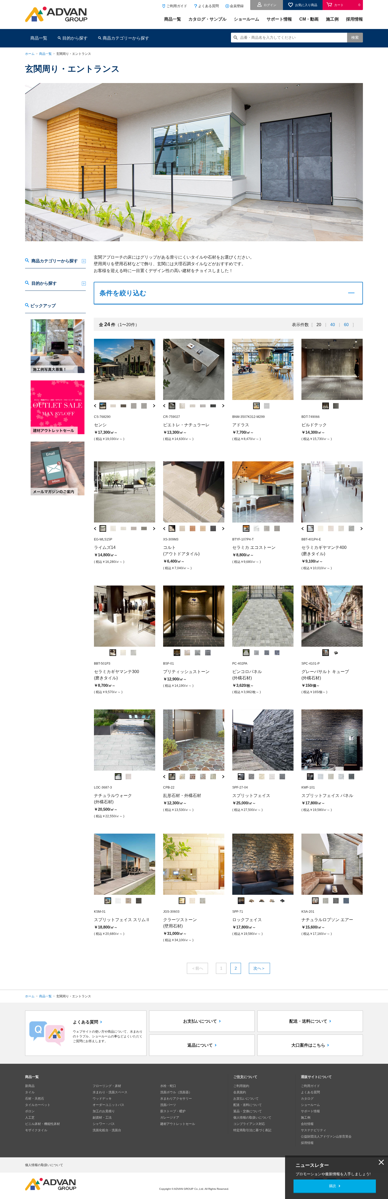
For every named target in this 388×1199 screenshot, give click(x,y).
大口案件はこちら (308, 1045)
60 (346, 324)
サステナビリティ (313, 1130)
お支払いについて (200, 1021)
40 (332, 324)
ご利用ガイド (177, 6)
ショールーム (246, 19)
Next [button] (154, 405)
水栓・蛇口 (168, 1086)
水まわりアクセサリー (176, 1098)
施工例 (332, 19)
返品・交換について (247, 1111)
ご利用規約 (241, 1086)
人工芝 (30, 1117)
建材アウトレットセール (177, 1124)
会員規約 (239, 1092)
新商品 (30, 1086)
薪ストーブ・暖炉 (173, 1111)
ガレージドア (169, 1117)
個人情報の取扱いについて (252, 1117)
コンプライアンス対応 (249, 1124)
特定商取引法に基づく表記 (252, 1130)
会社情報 (307, 1124)
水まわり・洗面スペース (110, 1092)
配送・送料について (308, 1021)
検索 (355, 37)
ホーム (30, 54)
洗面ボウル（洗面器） (176, 1092)
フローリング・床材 (107, 1086)
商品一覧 (172, 19)
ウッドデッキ (102, 1098)
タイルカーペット (37, 1105)
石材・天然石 (34, 1098)
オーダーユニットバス (108, 1105)
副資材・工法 (102, 1117)
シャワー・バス (104, 1124)
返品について (200, 1045)
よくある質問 (208, 6)
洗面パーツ (168, 1105)
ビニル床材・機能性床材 (42, 1124)
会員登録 (237, 6)
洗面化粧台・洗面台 (107, 1130)
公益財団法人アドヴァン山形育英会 (326, 1136)
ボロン (30, 1111)
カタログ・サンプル (207, 19)
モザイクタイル (36, 1130)
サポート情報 (279, 19)
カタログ (307, 1098)
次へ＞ (259, 968)
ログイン (270, 5)
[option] (124, 391)
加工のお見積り (104, 1111)
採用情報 (354, 19)
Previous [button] (95, 405)
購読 (332, 1186)
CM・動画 (309, 19)
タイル (30, 1092)
